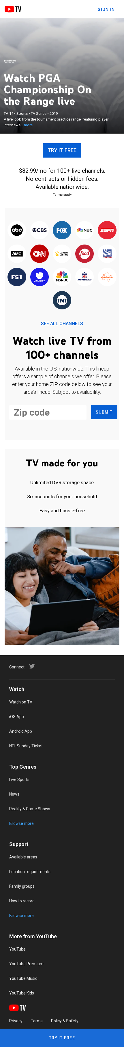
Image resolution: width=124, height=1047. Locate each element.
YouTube (17, 949)
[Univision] (39, 277)
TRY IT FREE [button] (62, 150)
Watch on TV (20, 702)
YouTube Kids (21, 993)
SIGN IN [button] (106, 9)
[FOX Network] (62, 230)
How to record (22, 901)
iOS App (16, 716)
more (28, 125)
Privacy (15, 1021)
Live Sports (19, 779)
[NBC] (84, 230)
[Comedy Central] (62, 253)
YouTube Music (23, 978)
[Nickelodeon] (107, 277)
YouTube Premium (26, 963)
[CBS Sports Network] (10, 62)
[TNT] (62, 300)
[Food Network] (84, 253)
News (14, 794)
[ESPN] (107, 230)
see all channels (62, 323)
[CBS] (39, 230)
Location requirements (29, 871)
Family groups (22, 886)
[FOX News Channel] (107, 253)
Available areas (23, 857)
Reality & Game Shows (29, 808)
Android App (20, 731)
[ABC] (16, 230)
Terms (37, 1021)
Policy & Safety (64, 1021)
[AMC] (16, 253)
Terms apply (62, 195)
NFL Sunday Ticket (26, 746)
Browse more (21, 823)
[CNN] (39, 253)
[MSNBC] (62, 277)
